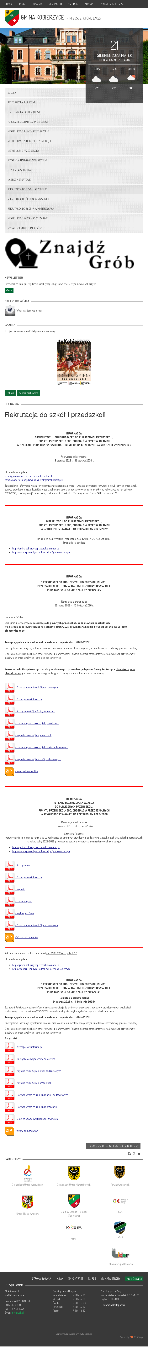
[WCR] (120, 1227)
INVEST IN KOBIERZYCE (112, 3)
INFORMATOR (55, 3)
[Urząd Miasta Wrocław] (28, 1202)
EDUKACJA (36, 3)
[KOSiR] (74, 1228)
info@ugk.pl (18, 1312)
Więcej (9, 290)
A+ (61, 1278)
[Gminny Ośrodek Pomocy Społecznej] (74, 1201)
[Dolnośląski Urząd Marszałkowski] (74, 1173)
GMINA (21, 3)
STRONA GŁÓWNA (41, 1278)
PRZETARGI (73, 3)
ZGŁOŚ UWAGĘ (134, 1279)
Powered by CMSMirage (131, 1337)
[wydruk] (129, 1153)
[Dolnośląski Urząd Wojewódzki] (28, 1173)
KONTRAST (77, 1278)
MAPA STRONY (112, 1278)
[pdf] (134, 1153)
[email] (138, 1153)
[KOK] (120, 1201)
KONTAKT (90, 3)
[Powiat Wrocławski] (120, 1173)
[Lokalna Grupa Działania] (120, 1253)
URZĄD (8, 3)
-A (57, 1278)
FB (132, 3)
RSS (94, 1278)
